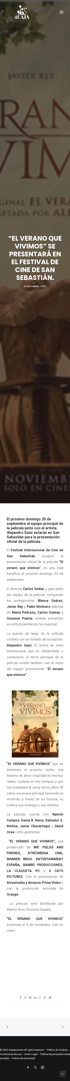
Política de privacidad (23, 1058)
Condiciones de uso (11, 1054)
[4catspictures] (21, 12)
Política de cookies (57, 1049)
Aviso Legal (30, 1054)
